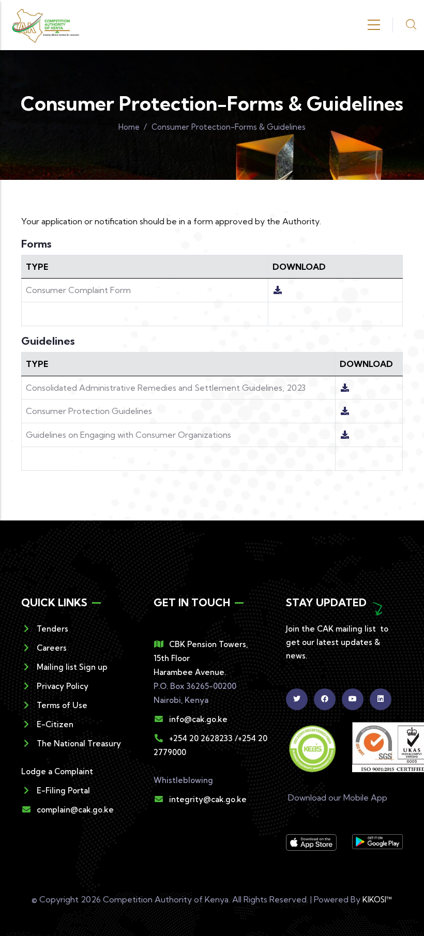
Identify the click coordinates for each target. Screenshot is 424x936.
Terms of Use (62, 705)
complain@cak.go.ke (75, 810)
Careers (52, 648)
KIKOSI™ (377, 899)
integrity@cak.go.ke (208, 799)
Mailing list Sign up (72, 667)
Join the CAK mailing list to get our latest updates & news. (337, 642)
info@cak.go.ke (198, 719)
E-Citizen (55, 724)
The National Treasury (79, 743)
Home (129, 127)
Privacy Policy (62, 686)
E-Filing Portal (63, 790)
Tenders (52, 629)
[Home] (45, 25)
